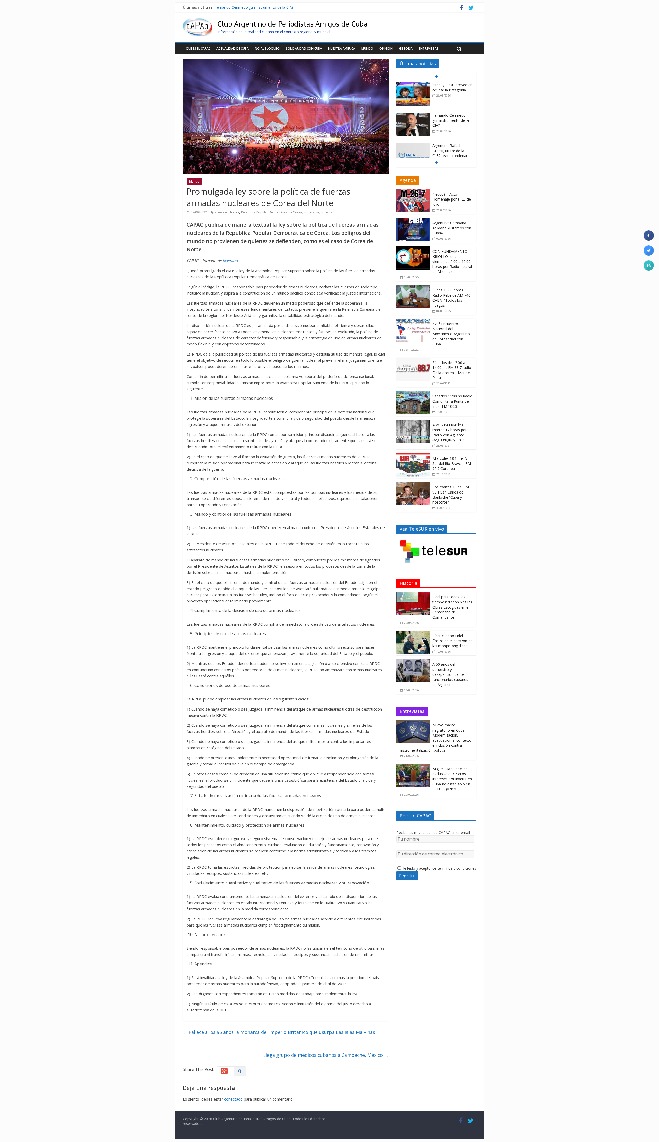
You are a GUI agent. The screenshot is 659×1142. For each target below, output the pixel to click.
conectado (233, 1099)
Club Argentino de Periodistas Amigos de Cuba (292, 24)
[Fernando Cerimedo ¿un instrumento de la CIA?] (413, 115)
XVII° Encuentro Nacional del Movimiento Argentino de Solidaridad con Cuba (451, 333)
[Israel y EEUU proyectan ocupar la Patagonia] (413, 85)
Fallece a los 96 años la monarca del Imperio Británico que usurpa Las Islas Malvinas (279, 1032)
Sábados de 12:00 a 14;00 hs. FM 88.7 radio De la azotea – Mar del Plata (451, 370)
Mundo (367, 48)
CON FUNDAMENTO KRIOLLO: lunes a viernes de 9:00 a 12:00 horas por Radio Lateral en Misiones (452, 261)
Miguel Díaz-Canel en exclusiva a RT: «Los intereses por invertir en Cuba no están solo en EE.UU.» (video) (452, 778)
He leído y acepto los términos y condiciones (439, 868)
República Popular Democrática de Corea (271, 212)
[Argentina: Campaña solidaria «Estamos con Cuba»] (413, 220)
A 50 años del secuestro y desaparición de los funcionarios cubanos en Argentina (450, 674)
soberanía (311, 212)
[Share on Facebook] (649, 239)
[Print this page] (649, 269)
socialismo (329, 212)
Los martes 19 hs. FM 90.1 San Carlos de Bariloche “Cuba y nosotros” (450, 495)
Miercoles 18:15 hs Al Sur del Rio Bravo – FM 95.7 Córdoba (451, 463)
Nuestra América (341, 48)
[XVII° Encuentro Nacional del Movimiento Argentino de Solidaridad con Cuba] (413, 321)
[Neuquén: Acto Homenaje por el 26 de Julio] (413, 191)
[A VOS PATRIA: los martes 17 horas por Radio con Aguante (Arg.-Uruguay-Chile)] (413, 422)
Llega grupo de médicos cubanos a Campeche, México (326, 1055)
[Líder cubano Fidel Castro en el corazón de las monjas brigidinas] (413, 633)
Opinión (386, 48)
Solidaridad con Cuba (304, 48)
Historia (406, 48)
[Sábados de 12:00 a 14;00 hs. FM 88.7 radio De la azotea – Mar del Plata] (413, 360)
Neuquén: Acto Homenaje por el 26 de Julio (451, 199)
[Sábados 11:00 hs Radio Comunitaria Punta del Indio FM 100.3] (413, 393)
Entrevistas (428, 48)
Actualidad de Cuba (232, 48)
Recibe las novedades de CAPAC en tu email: (433, 832)
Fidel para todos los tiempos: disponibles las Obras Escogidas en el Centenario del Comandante (452, 606)
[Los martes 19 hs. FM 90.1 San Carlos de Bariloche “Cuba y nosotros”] (413, 484)
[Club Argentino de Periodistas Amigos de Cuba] (197, 20)
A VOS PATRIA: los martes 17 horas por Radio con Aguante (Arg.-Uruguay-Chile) (449, 432)
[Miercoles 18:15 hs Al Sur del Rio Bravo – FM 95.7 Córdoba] (413, 456)
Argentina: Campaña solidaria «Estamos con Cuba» (451, 227)
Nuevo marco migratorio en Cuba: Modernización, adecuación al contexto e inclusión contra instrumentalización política (435, 738)
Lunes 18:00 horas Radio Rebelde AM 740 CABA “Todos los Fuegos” (451, 298)
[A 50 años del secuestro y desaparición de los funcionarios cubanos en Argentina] (413, 662)
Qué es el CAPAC (198, 48)
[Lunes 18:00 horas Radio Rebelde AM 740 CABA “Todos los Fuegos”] (413, 287)
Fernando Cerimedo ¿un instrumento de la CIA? (254, 7)
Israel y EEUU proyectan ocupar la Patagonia (452, 87)
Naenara (230, 260)
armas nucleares (227, 212)
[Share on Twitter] (649, 254)
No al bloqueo (267, 48)
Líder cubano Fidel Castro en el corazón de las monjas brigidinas (452, 640)
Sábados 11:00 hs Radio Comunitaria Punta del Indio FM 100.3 (452, 401)
